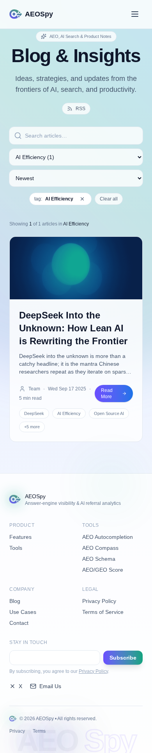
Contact (18, 623)
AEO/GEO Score (102, 570)
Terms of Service (103, 612)
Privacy (17, 731)
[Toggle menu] (135, 14)
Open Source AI (109, 413)
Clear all (109, 199)
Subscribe (123, 658)
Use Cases (22, 612)
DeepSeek (34, 413)
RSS (80, 108)
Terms (39, 731)
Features (20, 537)
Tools (15, 548)
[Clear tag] (82, 199)
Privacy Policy (99, 601)
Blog (14, 601)
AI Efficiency (69, 413)
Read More (107, 393)
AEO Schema (98, 559)
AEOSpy (39, 14)
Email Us (50, 686)
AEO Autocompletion (107, 537)
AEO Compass (100, 548)
